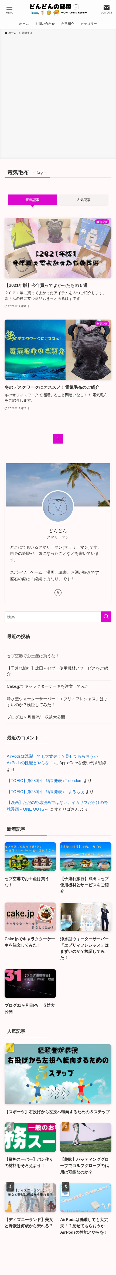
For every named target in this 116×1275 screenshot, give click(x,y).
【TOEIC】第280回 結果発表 (34, 780)
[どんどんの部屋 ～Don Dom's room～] (58, 9)
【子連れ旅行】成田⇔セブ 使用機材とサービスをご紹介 (57, 671)
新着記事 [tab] (32, 200)
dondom (75, 780)
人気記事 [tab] (84, 200)
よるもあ (76, 791)
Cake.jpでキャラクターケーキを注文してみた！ (50, 686)
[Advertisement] (58, 96)
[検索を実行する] (106, 616)
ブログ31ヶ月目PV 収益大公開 (36, 717)
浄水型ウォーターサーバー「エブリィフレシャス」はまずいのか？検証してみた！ (57, 701)
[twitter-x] (58, 592)
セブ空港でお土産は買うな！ (33, 655)
